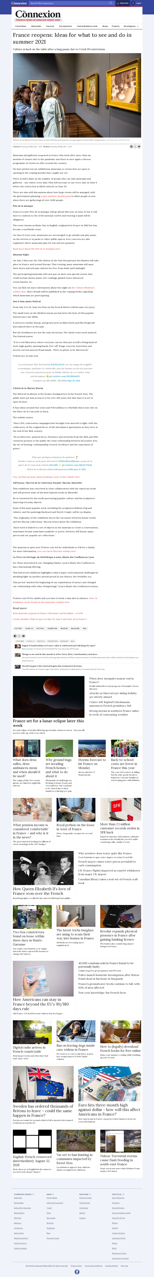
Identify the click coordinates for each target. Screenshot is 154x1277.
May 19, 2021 (73, 380)
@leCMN (53, 465)
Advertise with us (21, 1238)
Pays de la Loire (53, 1238)
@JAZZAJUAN (57, 364)
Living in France (118, 1233)
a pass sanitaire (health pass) (56, 196)
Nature (82, 1213)
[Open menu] (132, 26)
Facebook (77, 1272)
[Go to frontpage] (38, 16)
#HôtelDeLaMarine (69, 461)
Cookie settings (111, 1265)
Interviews (83, 1208)
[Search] (110, 3)
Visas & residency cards (121, 1213)
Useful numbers (20, 1248)
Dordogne (51, 1228)
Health (115, 1228)
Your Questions (65, 26)
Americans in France (120, 1258)
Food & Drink (84, 1203)
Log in (138, 3)
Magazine (83, 1194)
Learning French (118, 1238)
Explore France (85, 1198)
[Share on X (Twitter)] (135, 146)
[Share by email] (139, 146)
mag (85, 628)
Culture (82, 1218)
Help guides (19, 1203)
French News (20, 26)
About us (17, 1223)
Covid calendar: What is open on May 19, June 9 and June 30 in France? (50, 619)
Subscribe (124, 3)
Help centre (19, 1233)
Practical (50, 26)
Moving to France (119, 1253)
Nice (48, 1233)
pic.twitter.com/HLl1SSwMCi (64, 376)
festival (40, 628)
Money (105, 26)
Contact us (18, 1228)
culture (18, 628)
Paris (49, 1213)
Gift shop (17, 1218)
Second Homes (118, 1208)
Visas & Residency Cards (87, 26)
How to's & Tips (118, 1218)
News (49, 1194)
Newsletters (19, 1213)
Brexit (114, 1243)
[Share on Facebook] (131, 146)
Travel (49, 1208)
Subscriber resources (22, 1208)
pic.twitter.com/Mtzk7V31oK (77, 465)
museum (64, 628)
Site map (124, 1265)
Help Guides (36, 26)
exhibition (52, 628)
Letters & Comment (55, 1203)
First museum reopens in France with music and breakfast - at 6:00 (48, 613)
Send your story (20, 1243)
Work (114, 1248)
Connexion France (23, 1194)
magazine (75, 628)
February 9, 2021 (77, 469)
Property (115, 26)
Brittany (50, 1223)
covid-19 (29, 628)
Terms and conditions (93, 1265)
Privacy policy (76, 1265)
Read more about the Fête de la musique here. (37, 248)
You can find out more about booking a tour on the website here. (46, 477)
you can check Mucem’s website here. (56, 551)
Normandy (51, 1218)
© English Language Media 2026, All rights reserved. (47, 1265)
